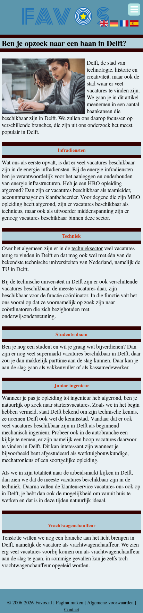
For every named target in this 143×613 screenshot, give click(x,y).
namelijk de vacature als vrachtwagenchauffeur (67, 544)
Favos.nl (43, 602)
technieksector (87, 248)
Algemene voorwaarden (110, 602)
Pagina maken (69, 602)
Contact (71, 609)
